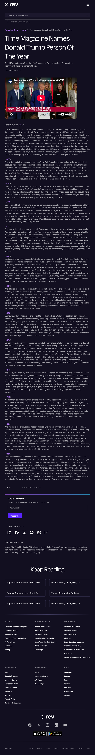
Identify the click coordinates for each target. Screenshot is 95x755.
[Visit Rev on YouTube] (65, 725)
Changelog (39, 684)
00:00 (20, 125)
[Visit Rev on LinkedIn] (56, 725)
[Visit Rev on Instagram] (47, 725)
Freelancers (68, 691)
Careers (67, 676)
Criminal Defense (70, 630)
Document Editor (11, 630)
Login (88, 748)
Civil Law (67, 638)
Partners (67, 684)
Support (67, 695)
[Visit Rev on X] (38, 725)
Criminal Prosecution (72, 627)
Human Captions (41, 630)
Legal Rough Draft (41, 634)
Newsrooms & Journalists (74, 650)
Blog (6, 672)
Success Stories (11, 688)
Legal (31, 748)
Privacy (56, 748)
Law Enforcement (71, 634)
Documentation (41, 676)
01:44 (7, 183)
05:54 (7, 340)
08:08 (8, 424)
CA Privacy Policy (68, 748)
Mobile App (9, 646)
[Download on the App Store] (40, 733)
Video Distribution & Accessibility (77, 657)
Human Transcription (43, 627)
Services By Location (13, 703)
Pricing (7, 650)
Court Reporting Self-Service (45, 642)
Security (67, 688)
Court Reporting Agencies (74, 642)
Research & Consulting (72, 646)
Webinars (8, 691)
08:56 (7, 454)
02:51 (7, 226)
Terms (48, 748)
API (37, 672)
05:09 (7, 313)
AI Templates (10, 642)
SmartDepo (39, 650)
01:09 (7, 159)
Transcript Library (11, 684)
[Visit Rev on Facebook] (30, 725)
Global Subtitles (41, 646)
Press (66, 680)
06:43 (8, 370)
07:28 (7, 397)
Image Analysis (11, 634)
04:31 (7, 286)
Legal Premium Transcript (44, 638)
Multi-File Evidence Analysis (16, 627)
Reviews (8, 695)
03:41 (7, 256)
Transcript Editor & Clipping (15, 638)
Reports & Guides (11, 676)
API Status (39, 680)
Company (68, 672)
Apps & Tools (10, 699)
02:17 (7, 202)
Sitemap (80, 748)
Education (68, 653)
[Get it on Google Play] (55, 733)
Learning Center (11, 680)
